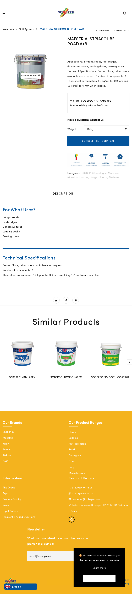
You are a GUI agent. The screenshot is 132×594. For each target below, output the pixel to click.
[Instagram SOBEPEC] (72, 520)
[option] (31, 68)
